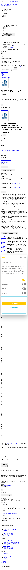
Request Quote (4, 486)
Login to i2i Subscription (6, 4)
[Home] (6, 5)
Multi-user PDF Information (9, 529)
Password (14, 44)
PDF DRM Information (8, 528)
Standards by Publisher (8, 534)
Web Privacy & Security (8, 547)
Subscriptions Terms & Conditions (11, 542)
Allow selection (14, 307)
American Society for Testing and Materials (10, 150)
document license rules (12, 456)
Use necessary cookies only (14, 311)
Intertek (5, 557)
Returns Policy (6, 544)
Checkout (5, 466)
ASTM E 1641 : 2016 (6, 160)
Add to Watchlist (4, 110)
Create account (7, 485)
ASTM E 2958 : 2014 (3, 251)
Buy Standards (6, 8)
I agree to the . (9, 456)
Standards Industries (8, 533)
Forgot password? (17, 45)
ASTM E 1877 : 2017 (3, 243)
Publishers (3, 74)
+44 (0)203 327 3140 (14, 1)
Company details (7, 556)
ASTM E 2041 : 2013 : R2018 (3, 238)
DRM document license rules (13, 443)
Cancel (5, 33)
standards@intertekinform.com (10, 513)
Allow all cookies (14, 303)
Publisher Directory (7, 535)
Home (2, 73)
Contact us (5, 530)
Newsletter (5, 553)
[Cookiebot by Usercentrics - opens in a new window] (20, 257)
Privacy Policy (6, 546)
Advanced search (4, 72)
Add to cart (5, 167)
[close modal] (4, 28)
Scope (3, 191)
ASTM (2, 75)
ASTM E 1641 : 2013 (16, 187)
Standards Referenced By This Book (10, 233)
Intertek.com (15, 4)
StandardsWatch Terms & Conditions (11, 543)
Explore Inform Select (18, 66)
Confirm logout (11, 33)
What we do (6, 555)
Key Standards (6, 532)
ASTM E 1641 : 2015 (6, 77)
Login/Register (8, 35)
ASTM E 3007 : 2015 (3, 247)
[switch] (24, 284)
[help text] (2, 105)
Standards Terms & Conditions (10, 540)
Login (5, 47)
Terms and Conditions (8, 548)
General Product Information (8, 170)
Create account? (10, 47)
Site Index (5, 558)
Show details (20, 299)
